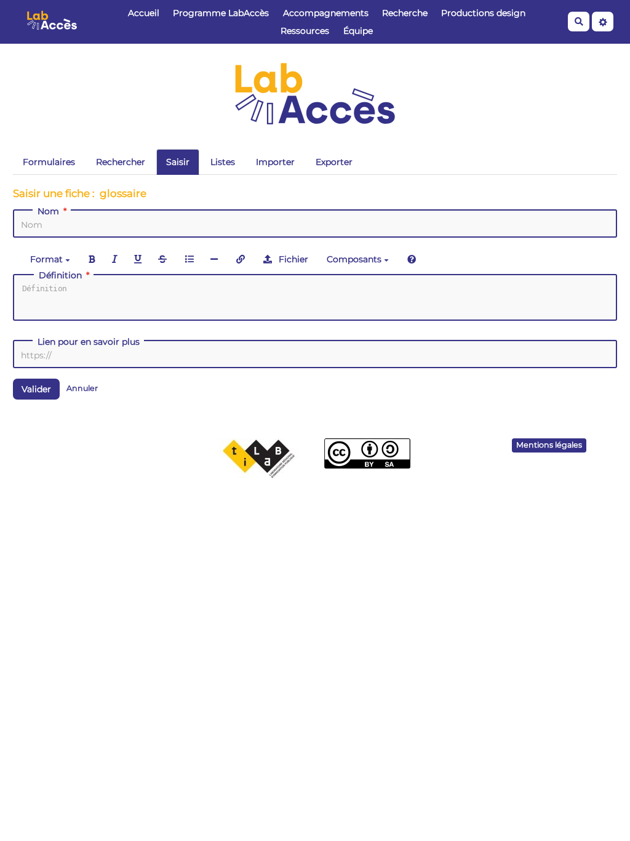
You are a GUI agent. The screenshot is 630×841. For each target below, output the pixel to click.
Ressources (305, 30)
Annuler (82, 388)
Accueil (143, 12)
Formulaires (49, 161)
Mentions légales (549, 444)
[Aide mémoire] (412, 259)
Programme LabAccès (221, 12)
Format (47, 259)
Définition (60, 275)
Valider (36, 389)
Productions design (483, 12)
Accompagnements (326, 12)
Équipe (358, 30)
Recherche (405, 12)
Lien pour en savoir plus (89, 341)
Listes (222, 161)
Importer (275, 161)
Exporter (334, 161)
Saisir (177, 161)
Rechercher (120, 161)
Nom (48, 211)
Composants (355, 259)
